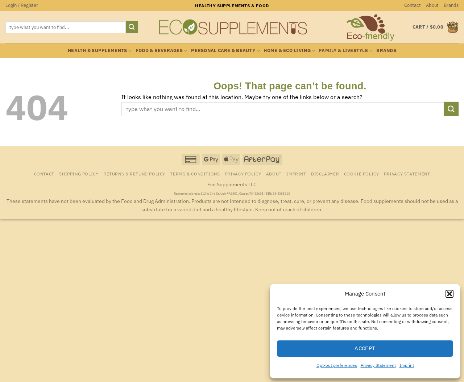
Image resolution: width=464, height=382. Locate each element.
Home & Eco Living (287, 50)
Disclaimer (325, 174)
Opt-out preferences (336, 365)
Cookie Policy (361, 174)
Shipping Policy (78, 174)
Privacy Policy (243, 174)
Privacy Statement (378, 365)
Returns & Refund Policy (134, 174)
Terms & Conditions (195, 174)
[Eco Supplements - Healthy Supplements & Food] (232, 27)
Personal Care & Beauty (223, 50)
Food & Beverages (159, 50)
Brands (451, 5)
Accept (365, 348)
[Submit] (132, 27)
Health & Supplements (97, 50)
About (432, 5)
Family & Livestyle (343, 50)
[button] (449, 293)
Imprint (406, 365)
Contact (412, 5)
